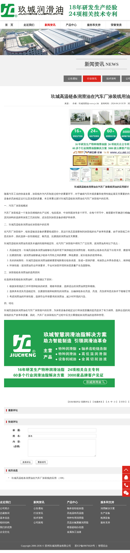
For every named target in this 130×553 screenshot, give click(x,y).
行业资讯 (92, 78)
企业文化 (4, 532)
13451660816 (126, 485)
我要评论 (85, 402)
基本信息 (4, 518)
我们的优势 (6, 527)
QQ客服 (126, 477)
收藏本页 (98, 402)
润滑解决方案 (108, 508)
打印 (123, 402)
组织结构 (4, 522)
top (126, 469)
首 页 (9, 24)
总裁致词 (4, 513)
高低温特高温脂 (75, 513)
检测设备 (105, 518)
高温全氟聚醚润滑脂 (77, 522)
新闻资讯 (50, 24)
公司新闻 (38, 522)
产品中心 (71, 24)
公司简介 (4, 508)
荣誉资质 (116, 24)
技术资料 (111, 78)
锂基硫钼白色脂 (75, 527)
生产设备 (105, 513)
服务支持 (105, 522)
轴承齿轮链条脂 (75, 508)
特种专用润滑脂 (75, 518)
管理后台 (103, 546)
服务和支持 (94, 24)
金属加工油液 (74, 532)
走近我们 (29, 24)
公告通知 (72, 78)
